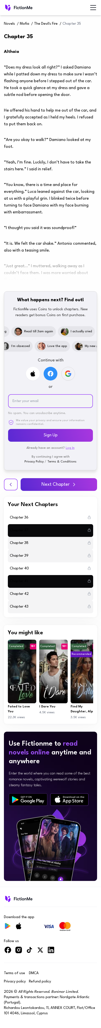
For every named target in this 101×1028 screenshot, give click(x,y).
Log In (70, 448)
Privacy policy (15, 981)
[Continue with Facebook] (50, 374)
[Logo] (18, 8)
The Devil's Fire (46, 24)
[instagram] (19, 952)
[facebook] (8, 952)
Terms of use (14, 973)
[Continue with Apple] (33, 374)
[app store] (69, 799)
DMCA (34, 973)
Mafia (24, 24)
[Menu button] (93, 7)
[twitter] (40, 952)
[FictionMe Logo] (18, 899)
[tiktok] (29, 952)
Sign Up (51, 435)
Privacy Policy (34, 461)
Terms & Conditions (61, 461)
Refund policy (40, 981)
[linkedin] (51, 952)
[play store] (28, 799)
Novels (9, 24)
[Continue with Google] (68, 374)
